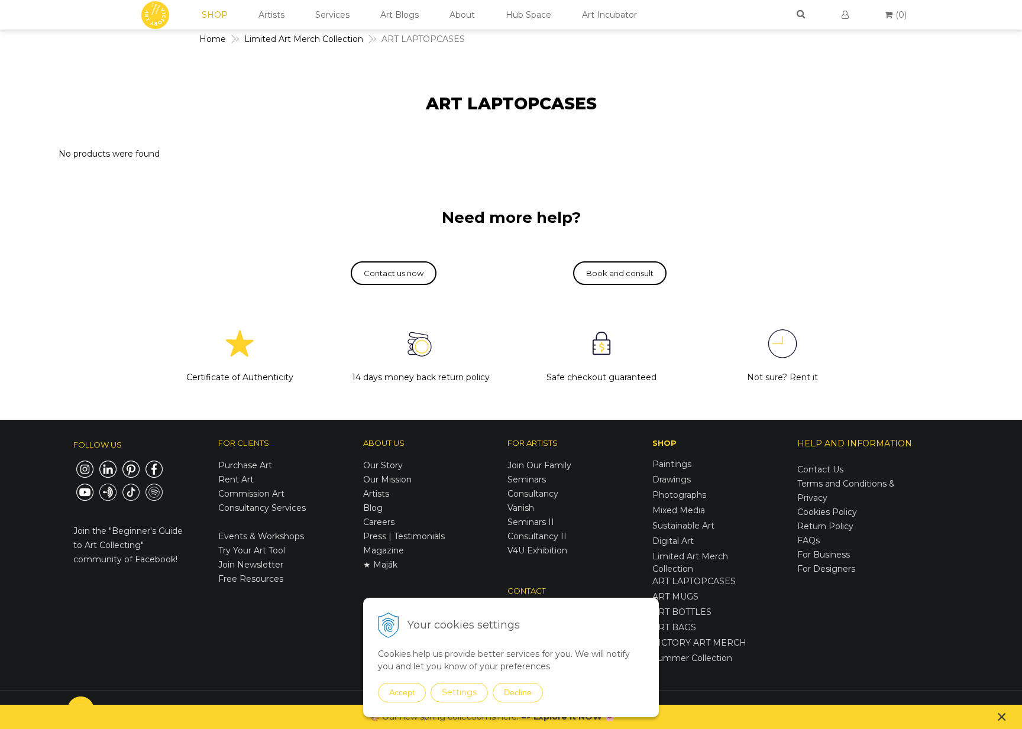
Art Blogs (399, 14)
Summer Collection (692, 658)
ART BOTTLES (681, 612)
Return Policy (825, 526)
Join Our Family (539, 465)
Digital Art (673, 541)
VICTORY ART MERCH (699, 642)
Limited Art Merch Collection (303, 39)
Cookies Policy (827, 512)
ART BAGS (674, 627)
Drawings (671, 479)
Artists (271, 14)
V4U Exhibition (537, 550)
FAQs (808, 540)
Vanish (520, 508)
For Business (824, 554)
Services (332, 14)
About (462, 14)
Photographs (679, 495)
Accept (402, 692)
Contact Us (820, 469)
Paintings (671, 464)
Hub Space (528, 14)
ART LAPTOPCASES (694, 581)
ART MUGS (675, 596)
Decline (518, 692)
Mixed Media (678, 510)
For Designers (826, 568)
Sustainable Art (683, 525)
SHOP (215, 14)
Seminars (526, 479)
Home (212, 39)
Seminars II (530, 522)
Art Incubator (609, 14)
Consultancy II (537, 536)
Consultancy (532, 493)
